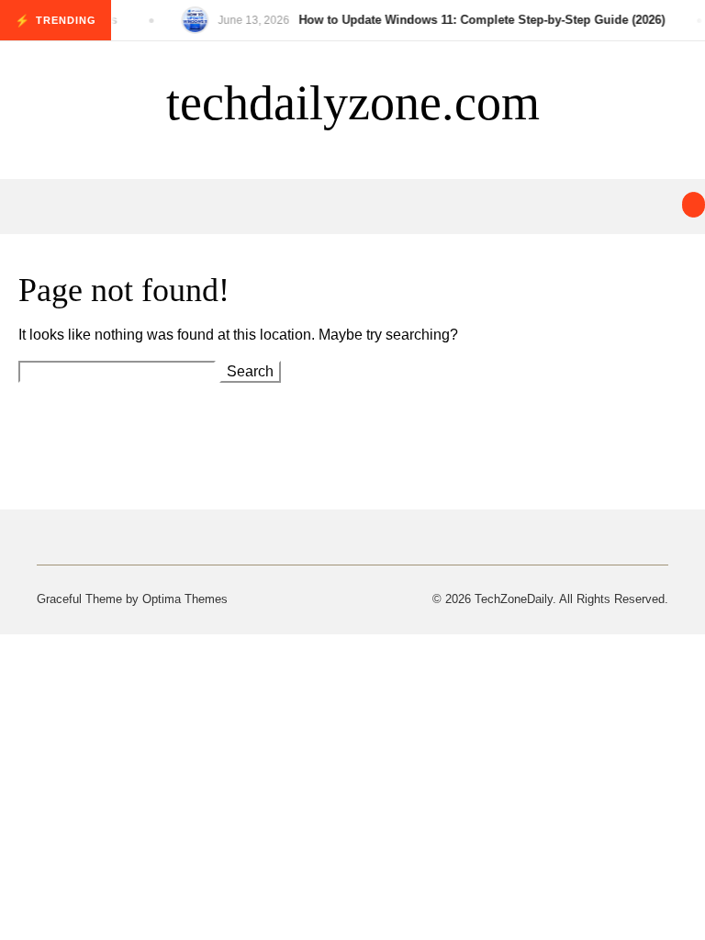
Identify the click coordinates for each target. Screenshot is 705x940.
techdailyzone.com (353, 102)
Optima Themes (185, 599)
